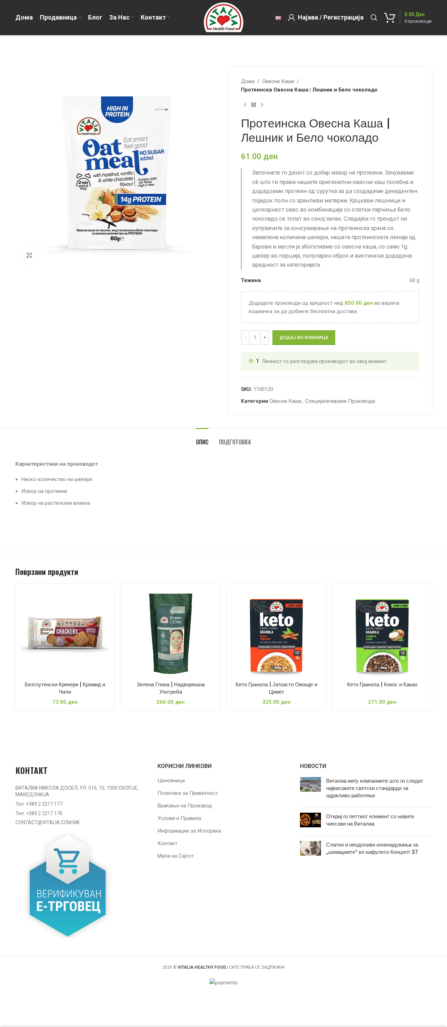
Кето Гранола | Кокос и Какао (382, 684)
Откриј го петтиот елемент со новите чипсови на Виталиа (370, 820)
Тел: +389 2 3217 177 (39, 804)
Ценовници (171, 780)
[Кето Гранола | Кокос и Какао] (382, 633)
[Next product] (262, 105)
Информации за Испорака (189, 831)
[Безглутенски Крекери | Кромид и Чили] (65, 633)
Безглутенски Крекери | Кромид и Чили (65, 688)
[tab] (202, 438)
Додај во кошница (303, 337)
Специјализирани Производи (340, 401)
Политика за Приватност (187, 793)
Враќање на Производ (184, 806)
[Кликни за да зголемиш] (29, 255)
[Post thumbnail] (310, 789)
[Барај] (374, 17)
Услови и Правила (179, 818)
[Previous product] (245, 105)
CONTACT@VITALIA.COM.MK (47, 822)
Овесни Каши (278, 81)
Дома (248, 81)
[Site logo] (223, 17)
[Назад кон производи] (253, 105)
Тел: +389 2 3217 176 (39, 813)
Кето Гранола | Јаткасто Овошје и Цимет (276, 688)
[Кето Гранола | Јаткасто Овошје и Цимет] (276, 633)
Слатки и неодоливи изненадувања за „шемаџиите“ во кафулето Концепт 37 (372, 848)
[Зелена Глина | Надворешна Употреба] (170, 633)
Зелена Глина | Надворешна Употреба (171, 688)
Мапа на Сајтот (175, 856)
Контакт (167, 843)
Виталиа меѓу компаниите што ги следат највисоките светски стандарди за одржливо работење (374, 788)
